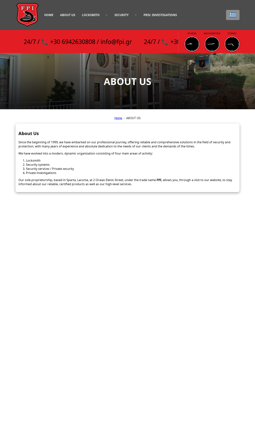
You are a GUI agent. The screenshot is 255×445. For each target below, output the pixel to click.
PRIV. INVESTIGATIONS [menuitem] (160, 15)
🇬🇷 (233, 15)
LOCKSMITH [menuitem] (90, 15)
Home (118, 118)
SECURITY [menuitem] (121, 15)
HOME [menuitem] (48, 15)
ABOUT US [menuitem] (67, 15)
